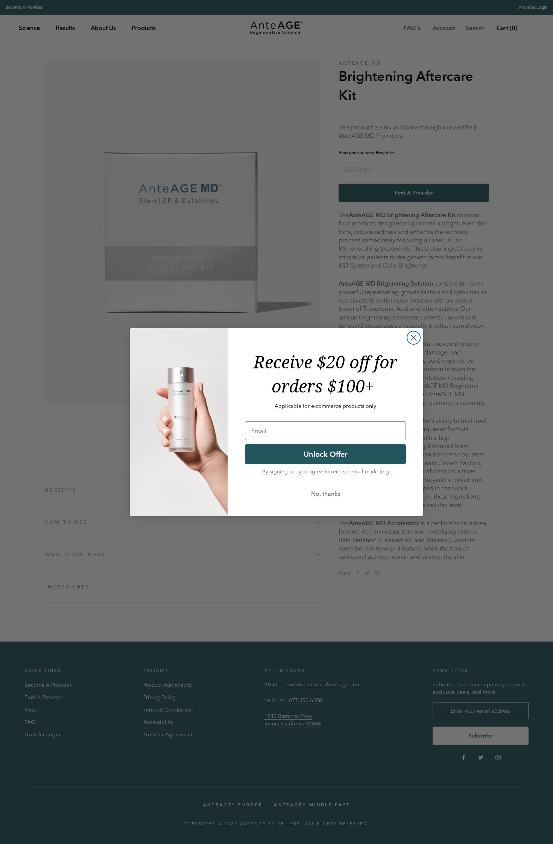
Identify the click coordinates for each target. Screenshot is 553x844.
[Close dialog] (413, 337)
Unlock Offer (325, 454)
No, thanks (325, 493)
